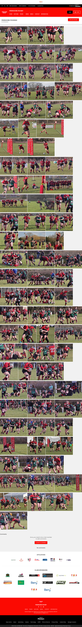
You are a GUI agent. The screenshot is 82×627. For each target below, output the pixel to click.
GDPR (39, 622)
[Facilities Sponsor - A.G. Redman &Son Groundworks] (74, 582)
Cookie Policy (63, 622)
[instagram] (7, 6)
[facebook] (2, 6)
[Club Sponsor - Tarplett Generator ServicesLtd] (41, 2)
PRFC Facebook (22, 5)
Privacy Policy (55, 622)
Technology (33, 622)
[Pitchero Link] (77, 6)
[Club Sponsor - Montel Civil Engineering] (34, 575)
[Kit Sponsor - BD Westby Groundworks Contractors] (34, 582)
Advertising (20, 622)
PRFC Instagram (13, 5)
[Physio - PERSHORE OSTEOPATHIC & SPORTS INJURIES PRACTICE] (8, 582)
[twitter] (4, 6)
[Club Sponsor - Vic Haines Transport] (21, 575)
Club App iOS (40, 5)
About (14, 622)
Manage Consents (72, 622)
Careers (27, 622)
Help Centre (9, 622)
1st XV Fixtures (31, 5)
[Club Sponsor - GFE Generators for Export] (48, 575)
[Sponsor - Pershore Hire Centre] (61, 582)
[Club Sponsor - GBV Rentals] (8, 575)
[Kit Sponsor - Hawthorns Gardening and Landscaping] (21, 582)
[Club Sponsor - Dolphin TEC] (61, 575)
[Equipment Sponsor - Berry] (48, 590)
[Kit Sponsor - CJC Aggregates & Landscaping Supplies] (48, 582)
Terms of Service (46, 622)
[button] (11, 14)
